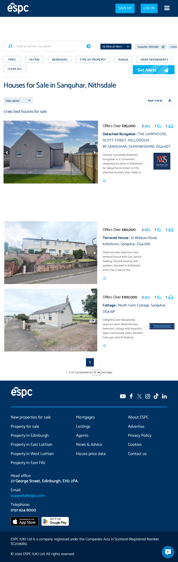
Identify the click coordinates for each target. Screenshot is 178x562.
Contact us (137, 453)
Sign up (125, 8)
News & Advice (89, 444)
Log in (149, 8)
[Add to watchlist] (105, 181)
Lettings (83, 426)
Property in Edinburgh (30, 435)
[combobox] (50, 46)
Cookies (135, 444)
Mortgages (85, 417)
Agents (82, 435)
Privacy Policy (139, 435)
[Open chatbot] (168, 552)
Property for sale (25, 426)
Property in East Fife (28, 462)
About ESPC (138, 417)
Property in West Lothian (32, 453)
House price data (90, 453)
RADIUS (123, 60)
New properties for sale (31, 417)
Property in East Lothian (31, 444)
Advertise (136, 426)
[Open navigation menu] (166, 8)
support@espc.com (27, 495)
